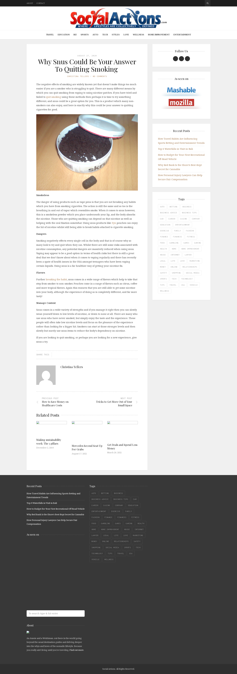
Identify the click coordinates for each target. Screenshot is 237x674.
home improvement (190, 249)
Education (64, 34)
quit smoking (53, 96)
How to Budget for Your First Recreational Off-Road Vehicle (56, 508)
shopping (176, 273)
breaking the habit (56, 279)
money (163, 267)
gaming (197, 243)
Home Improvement (159, 34)
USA (183, 285)
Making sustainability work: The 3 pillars (48, 441)
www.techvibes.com (50, 584)
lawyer (188, 255)
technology (187, 279)
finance (164, 237)
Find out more (76, 650)
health (163, 249)
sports (163, 279)
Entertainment (182, 34)
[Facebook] (175, 58)
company (196, 219)
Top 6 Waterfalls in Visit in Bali (175, 148)
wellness (164, 291)
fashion (190, 231)
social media (192, 273)
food (162, 243)
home (174, 249)
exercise (164, 231)
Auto (95, 34)
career (171, 219)
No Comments (100, 76)
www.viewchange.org (50, 596)
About (30, 3)
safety (163, 273)
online (174, 267)
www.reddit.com (50, 571)
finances (177, 237)
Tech (105, 34)
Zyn (114, 222)
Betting (174, 207)
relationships (190, 267)
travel (173, 285)
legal (163, 261)
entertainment (182, 225)
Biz (75, 34)
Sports (85, 34)
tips (162, 285)
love (182, 261)
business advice (168, 213)
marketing (195, 261)
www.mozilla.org (50, 558)
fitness (191, 237)
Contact (40, 3)
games (186, 243)
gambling (174, 243)
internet (175, 255)
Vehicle (194, 285)
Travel (50, 34)
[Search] (207, 3)
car (161, 219)
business (187, 207)
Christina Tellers (78, 76)
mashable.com (50, 545)
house (163, 255)
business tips (189, 213)
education (165, 225)
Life (173, 261)
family (177, 231)
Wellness (138, 34)
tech (174, 279)
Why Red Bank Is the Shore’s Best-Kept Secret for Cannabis (55, 514)
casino (183, 219)
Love (126, 34)
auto (162, 207)
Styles (116, 34)
